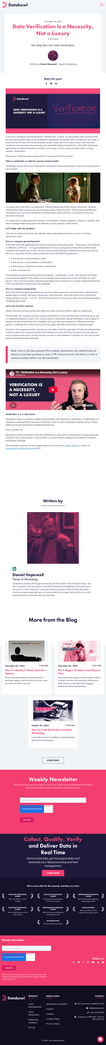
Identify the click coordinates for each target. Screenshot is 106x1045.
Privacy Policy (53, 1024)
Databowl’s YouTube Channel (20, 449)
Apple (67, 446)
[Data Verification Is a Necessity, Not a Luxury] (56, 84)
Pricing (31, 1028)
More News (53, 760)
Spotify (74, 446)
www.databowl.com (56, 1041)
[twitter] (51, 83)
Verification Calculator (56, 1004)
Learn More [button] (53, 873)
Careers (50, 1009)
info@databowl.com (96, 1008)
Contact (50, 1014)
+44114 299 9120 (97, 1012)
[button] (100, 1039)
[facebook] (46, 83)
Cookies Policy (53, 1019)
